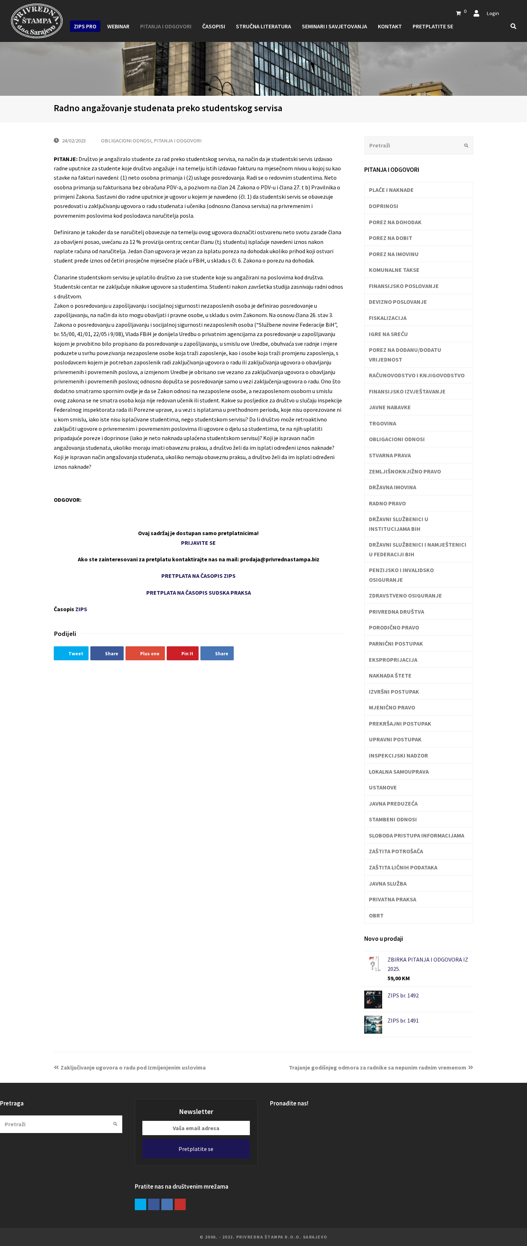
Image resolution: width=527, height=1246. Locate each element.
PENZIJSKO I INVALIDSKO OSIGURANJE (401, 574)
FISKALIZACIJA (388, 317)
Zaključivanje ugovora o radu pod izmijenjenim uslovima (133, 1067)
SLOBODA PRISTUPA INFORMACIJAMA (416, 835)
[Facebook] (154, 1204)
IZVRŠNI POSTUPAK (394, 691)
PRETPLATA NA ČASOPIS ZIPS (198, 575)
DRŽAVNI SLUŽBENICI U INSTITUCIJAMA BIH (398, 523)
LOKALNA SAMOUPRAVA (399, 771)
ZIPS (81, 609)
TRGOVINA (382, 423)
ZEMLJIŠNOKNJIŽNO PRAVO (405, 471)
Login (492, 13)
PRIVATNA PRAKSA (392, 899)
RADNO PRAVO (387, 503)
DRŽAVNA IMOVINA (392, 487)
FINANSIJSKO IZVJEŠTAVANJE (407, 391)
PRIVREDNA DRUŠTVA (396, 611)
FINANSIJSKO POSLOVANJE (404, 285)
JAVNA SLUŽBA (388, 883)
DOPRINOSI (383, 205)
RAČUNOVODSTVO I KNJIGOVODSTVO (417, 375)
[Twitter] (140, 1204)
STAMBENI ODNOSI (393, 819)
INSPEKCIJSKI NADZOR (398, 755)
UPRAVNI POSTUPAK (395, 739)
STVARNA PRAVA (390, 455)
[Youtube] (180, 1204)
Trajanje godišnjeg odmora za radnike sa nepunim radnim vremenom (377, 1067)
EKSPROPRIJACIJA (393, 659)
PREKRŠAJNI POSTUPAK (400, 723)
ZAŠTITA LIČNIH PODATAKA (403, 867)
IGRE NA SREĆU (388, 334)
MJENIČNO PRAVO (392, 707)
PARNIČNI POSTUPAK (396, 643)
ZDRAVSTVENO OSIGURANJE (405, 595)
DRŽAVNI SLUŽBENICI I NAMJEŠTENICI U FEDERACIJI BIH (417, 549)
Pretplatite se (196, 1148)
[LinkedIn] (167, 1204)
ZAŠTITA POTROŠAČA (396, 851)
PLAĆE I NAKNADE (391, 189)
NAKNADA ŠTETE (390, 675)
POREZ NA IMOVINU (394, 254)
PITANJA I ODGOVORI (177, 140)
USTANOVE (383, 787)
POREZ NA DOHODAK (395, 222)
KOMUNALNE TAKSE (394, 269)
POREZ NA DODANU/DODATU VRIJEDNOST (405, 354)
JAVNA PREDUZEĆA (393, 803)
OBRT (376, 915)
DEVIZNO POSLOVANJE (398, 301)
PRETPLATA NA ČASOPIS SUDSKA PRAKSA (198, 592)
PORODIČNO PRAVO (394, 627)
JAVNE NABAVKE (390, 407)
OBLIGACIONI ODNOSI (126, 140)
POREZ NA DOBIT (390, 237)
